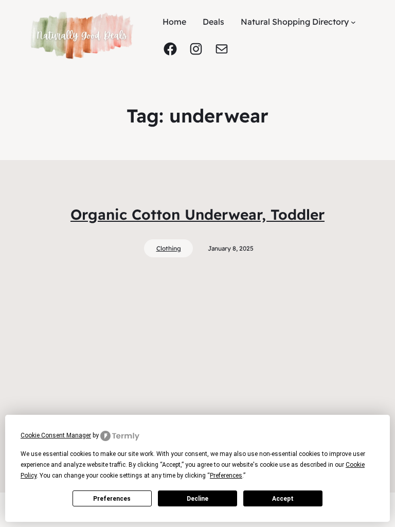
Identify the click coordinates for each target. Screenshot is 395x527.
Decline (197, 498)
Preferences (112, 498)
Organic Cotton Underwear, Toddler (197, 214)
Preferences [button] (226, 475)
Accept (283, 498)
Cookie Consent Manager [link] (56, 435)
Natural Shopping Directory (295, 21)
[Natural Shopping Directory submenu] (353, 21)
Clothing (168, 248)
